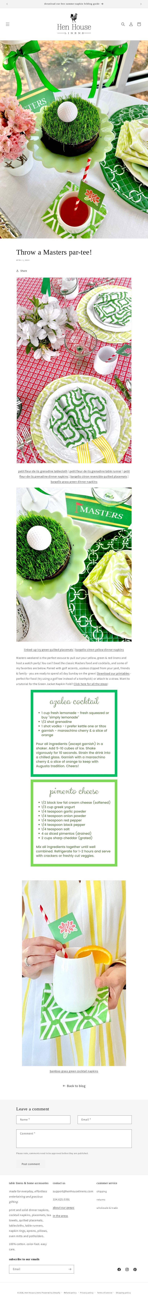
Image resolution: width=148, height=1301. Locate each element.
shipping (102, 1191)
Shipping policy (123, 1292)
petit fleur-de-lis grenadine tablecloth (42, 471)
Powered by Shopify (51, 1292)
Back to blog (76, 1086)
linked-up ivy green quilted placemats (48, 650)
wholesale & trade (107, 1207)
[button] (8, 24)
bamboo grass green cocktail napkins (74, 1071)
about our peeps (63, 1207)
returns (101, 1199)
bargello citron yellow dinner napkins (99, 650)
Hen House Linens (33, 1292)
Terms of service (104, 1292)
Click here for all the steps (90, 684)
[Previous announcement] (7, 4)
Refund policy (70, 1292)
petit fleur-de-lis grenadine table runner (95, 471)
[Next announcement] (141, 4)
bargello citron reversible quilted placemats (98, 476)
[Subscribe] (70, 1269)
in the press (60, 1216)
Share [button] (23, 270)
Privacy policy (86, 1292)
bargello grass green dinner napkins (74, 482)
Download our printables (113, 673)
